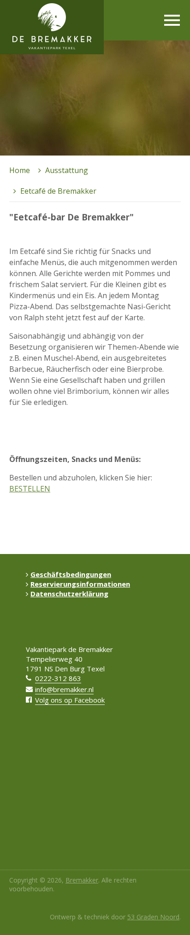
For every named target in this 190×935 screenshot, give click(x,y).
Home (19, 170)
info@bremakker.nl (64, 689)
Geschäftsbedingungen (70, 574)
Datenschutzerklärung (69, 593)
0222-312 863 (58, 678)
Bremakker (81, 880)
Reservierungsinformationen (80, 584)
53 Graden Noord (153, 916)
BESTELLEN (29, 489)
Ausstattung (66, 170)
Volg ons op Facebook (70, 699)
